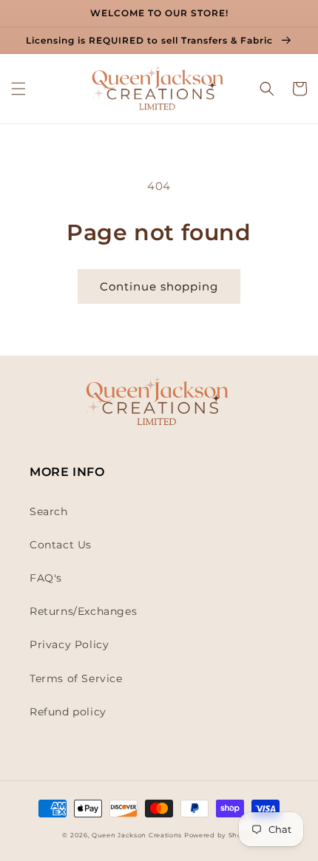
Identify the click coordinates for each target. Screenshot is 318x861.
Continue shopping (159, 286)
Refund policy (68, 711)
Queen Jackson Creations (138, 835)
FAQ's (46, 578)
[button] (18, 88)
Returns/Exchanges (83, 611)
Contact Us (61, 544)
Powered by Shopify (220, 835)
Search (49, 511)
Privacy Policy (69, 644)
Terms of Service (76, 678)
